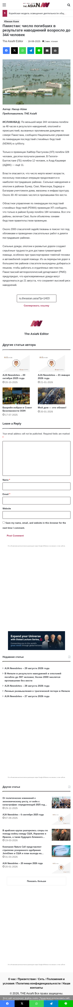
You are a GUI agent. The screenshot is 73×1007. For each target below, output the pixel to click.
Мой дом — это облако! (52, 407)
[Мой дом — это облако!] (54, 395)
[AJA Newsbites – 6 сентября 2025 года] (61, 819)
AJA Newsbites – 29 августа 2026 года (27, 668)
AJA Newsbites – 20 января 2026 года (23, 863)
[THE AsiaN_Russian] (36, 4)
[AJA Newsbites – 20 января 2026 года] (61, 868)
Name (6, 480)
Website (7, 508)
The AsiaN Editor (13, 41)
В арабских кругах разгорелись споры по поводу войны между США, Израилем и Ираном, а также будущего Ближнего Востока (25, 834)
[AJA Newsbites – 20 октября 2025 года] (19, 363)
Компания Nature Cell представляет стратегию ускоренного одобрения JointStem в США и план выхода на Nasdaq (22, 850)
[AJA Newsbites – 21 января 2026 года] (54, 363)
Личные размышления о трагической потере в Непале (37, 691)
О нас (12, 979)
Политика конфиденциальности (38, 983)
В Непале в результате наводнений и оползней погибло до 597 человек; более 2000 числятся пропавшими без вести (33, 677)
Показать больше (36, 881)
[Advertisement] (36, 585)
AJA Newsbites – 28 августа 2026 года (27, 686)
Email (6, 494)
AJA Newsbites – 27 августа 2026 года (27, 696)
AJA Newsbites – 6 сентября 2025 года (23, 814)
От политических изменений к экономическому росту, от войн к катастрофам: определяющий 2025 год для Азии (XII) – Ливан (24, 801)
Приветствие (27, 979)
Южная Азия (11, 21)
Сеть (41, 979)
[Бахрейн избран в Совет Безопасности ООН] (19, 395)
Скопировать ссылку (36, 305)
